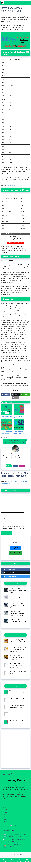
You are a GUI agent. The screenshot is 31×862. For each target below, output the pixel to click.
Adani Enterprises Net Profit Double (15, 440)
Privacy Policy (8, 854)
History (5, 437)
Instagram (22, 466)
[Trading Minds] (2, 3)
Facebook (16, 466)
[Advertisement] (15, 749)
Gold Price (5, 817)
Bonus (6, 814)
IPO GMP (5, 819)
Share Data (6, 810)
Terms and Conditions (18, 857)
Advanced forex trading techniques (15, 442)
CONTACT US (23, 854)
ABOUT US (15, 854)
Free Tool (5, 821)
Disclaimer (9, 857)
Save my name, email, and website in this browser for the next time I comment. (15, 527)
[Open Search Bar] (25, 3)
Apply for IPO (15, 548)
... (15, 461)
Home (4, 807)
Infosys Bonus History (14, 185)
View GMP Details (15, 553)
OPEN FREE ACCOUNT (15, 243)
